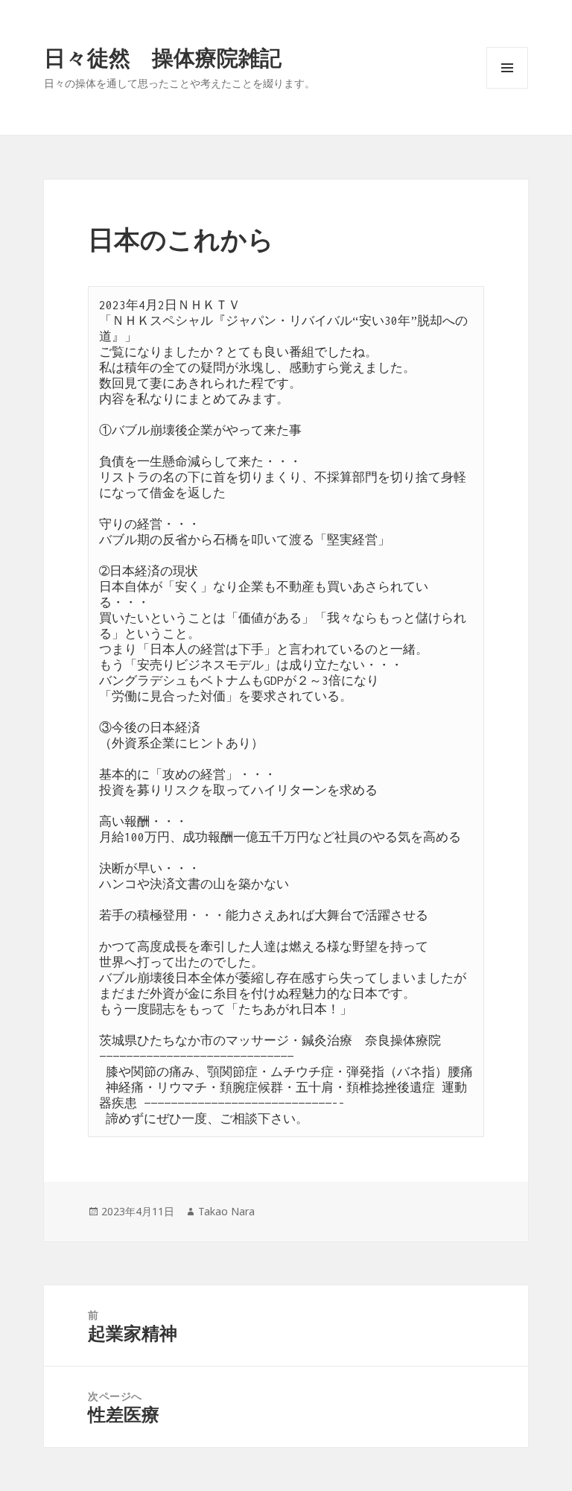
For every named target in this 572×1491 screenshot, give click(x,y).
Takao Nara (226, 1211)
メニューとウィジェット (507, 88)
